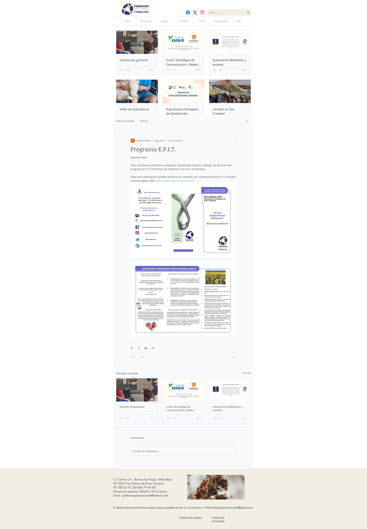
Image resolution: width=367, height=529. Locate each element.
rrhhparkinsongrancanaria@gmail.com (228, 507)
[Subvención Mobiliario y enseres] (230, 390)
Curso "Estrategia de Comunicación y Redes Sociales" (180, 408)
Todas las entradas (125, 120)
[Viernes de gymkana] (137, 390)
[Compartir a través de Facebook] (131, 348)
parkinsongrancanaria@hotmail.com (145, 495)
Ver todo (247, 373)
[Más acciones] (235, 140)
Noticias (144, 120)
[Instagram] (202, 12)
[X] (195, 12)
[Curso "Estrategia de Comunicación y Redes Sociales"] (183, 390)
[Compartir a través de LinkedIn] (146, 348)
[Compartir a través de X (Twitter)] (138, 348)
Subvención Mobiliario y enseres (227, 408)
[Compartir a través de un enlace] (153, 348)
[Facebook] (188, 12)
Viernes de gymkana (132, 406)
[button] (247, 121)
